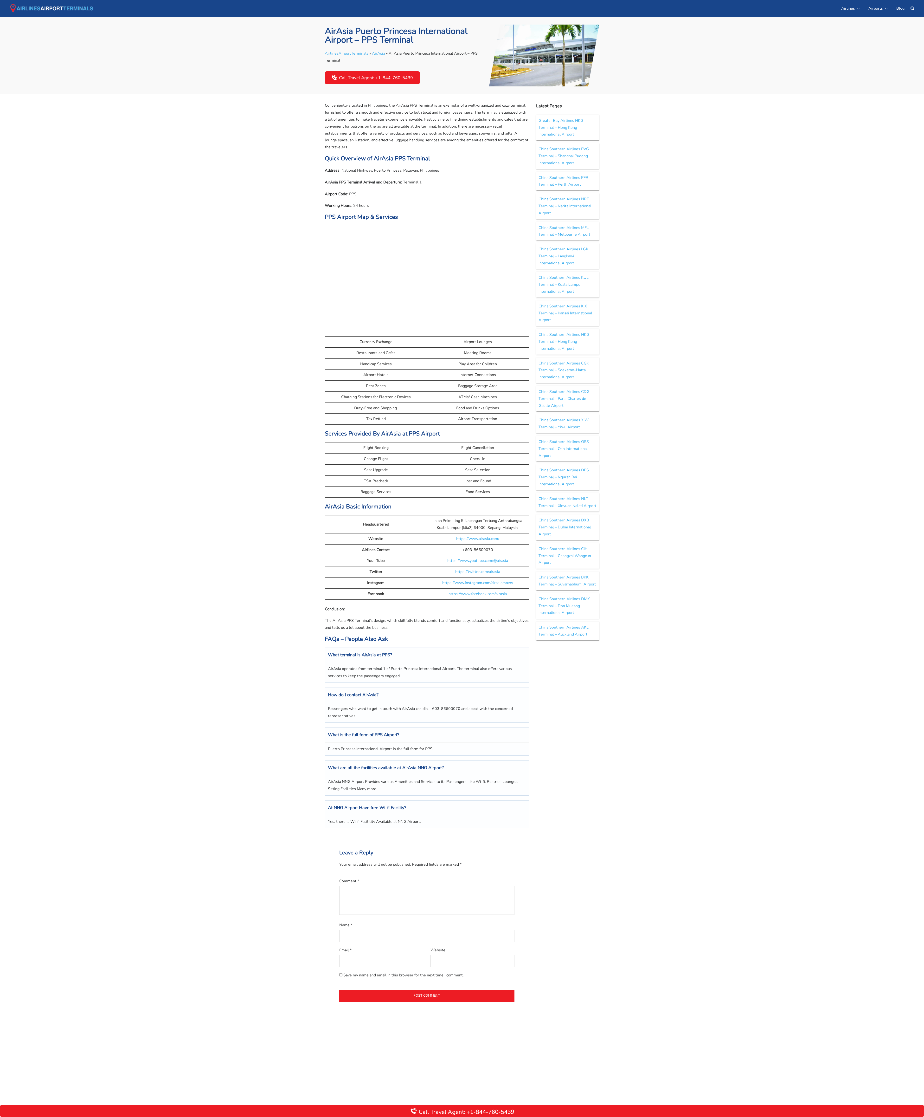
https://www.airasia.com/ (477, 538)
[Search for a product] (912, 8)
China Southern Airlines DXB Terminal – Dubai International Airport (565, 527)
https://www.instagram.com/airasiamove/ (477, 582)
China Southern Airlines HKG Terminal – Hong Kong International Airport (564, 341)
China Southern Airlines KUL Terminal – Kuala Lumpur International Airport (564, 284)
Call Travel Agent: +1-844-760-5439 (376, 78)
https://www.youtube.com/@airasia (477, 560)
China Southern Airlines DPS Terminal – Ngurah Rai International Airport (564, 477)
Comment (349, 881)
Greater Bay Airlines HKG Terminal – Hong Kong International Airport (561, 127)
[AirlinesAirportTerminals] (52, 8)
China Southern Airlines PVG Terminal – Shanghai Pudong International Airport (564, 156)
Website (437, 950)
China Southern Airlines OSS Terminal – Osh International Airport (564, 448)
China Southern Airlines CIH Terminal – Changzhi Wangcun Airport (565, 555)
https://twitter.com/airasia (477, 571)
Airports (875, 8)
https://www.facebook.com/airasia (478, 594)
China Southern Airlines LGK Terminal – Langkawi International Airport (563, 256)
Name (345, 925)
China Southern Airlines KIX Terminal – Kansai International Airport (565, 313)
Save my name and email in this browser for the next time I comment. (403, 975)
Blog (900, 8)
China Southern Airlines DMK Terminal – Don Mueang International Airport (564, 606)
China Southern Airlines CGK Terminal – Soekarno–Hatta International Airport (564, 370)
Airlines (848, 8)
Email (345, 950)
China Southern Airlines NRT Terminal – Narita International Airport (565, 206)
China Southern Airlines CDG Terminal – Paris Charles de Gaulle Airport (564, 398)
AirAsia (378, 53)
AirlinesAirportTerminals (346, 53)
